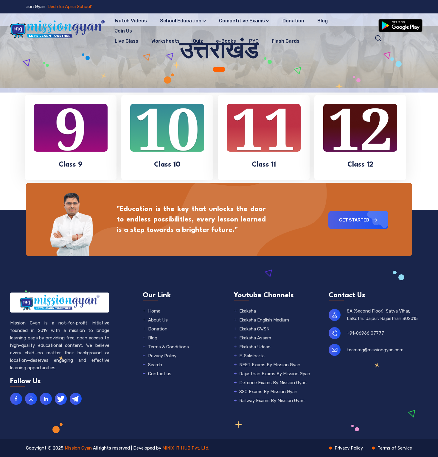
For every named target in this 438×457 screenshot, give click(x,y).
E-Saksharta (252, 355)
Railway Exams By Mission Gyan (272, 400)
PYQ (254, 41)
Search (155, 364)
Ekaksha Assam (255, 338)
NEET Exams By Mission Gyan (269, 364)
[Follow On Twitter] (61, 399)
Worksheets (165, 41)
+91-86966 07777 (365, 333)
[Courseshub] (59, 302)
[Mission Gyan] (57, 28)
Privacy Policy (162, 355)
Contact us (159, 373)
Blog (322, 21)
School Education (180, 21)
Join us (123, 31)
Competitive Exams (242, 21)
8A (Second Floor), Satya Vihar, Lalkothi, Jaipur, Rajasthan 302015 (382, 314)
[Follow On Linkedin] (46, 399)
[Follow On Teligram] (76, 399)
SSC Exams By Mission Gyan (268, 391)
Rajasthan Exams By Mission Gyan (274, 373)
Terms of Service (395, 448)
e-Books (226, 41)
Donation (293, 21)
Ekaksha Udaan (255, 347)
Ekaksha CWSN (254, 329)
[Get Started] (400, 25)
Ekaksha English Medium (264, 320)
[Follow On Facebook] (16, 399)
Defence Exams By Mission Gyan (273, 382)
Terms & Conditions (168, 347)
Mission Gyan (78, 448)
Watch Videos (131, 21)
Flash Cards (285, 41)
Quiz (198, 41)
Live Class (126, 41)
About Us (158, 320)
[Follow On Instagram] (31, 399)
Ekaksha (247, 311)
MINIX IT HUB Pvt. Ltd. (185, 448)
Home (154, 311)
